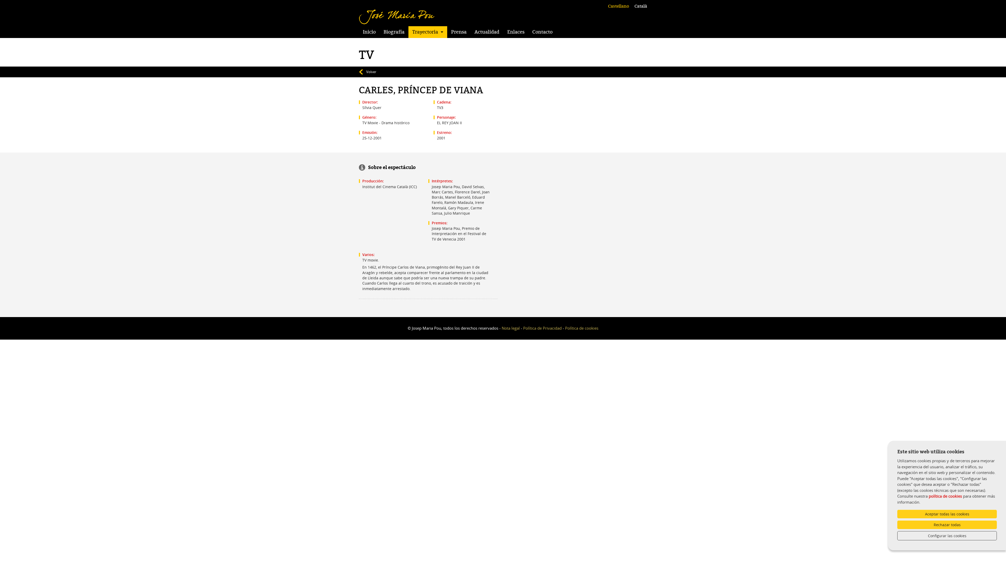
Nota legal (511, 328)
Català (641, 6)
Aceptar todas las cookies (947, 513)
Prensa (459, 32)
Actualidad (486, 32)
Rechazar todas (947, 524)
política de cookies (945, 496)
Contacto (542, 32)
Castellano (618, 6)
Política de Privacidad (542, 328)
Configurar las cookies (947, 535)
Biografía (394, 32)
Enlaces (515, 32)
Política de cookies (581, 328)
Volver (371, 71)
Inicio (369, 32)
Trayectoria (425, 32)
